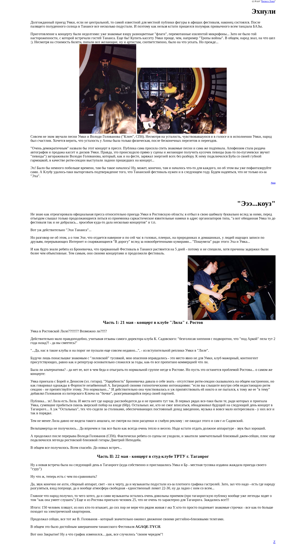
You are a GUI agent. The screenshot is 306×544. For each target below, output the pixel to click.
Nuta (273, 183)
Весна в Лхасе (268, 1)
